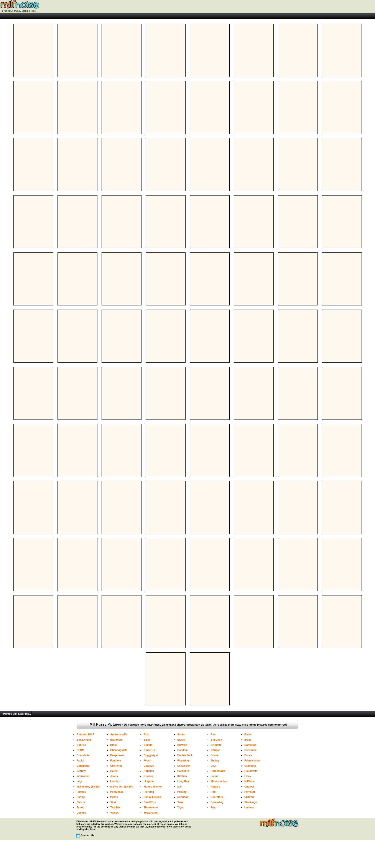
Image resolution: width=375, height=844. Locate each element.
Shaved (249, 797)
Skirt (113, 802)
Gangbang (83, 765)
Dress (214, 755)
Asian (180, 734)
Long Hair (183, 781)
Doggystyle (151, 755)
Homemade (218, 771)
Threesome (151, 807)
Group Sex (183, 765)
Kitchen (182, 776)
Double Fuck (185, 755)
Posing (81, 797)
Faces (248, 755)
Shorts (81, 802)
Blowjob (182, 744)
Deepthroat (117, 755)
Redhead (182, 797)
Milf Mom (249, 781)
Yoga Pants (151, 812)
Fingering (183, 760)
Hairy (113, 771)
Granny (81, 771)
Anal (146, 734)
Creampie (250, 750)
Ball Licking (84, 739)
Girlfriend (116, 765)
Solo (180, 802)
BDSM (181, 739)
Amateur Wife (118, 734)
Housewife (250, 771)
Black (113, 744)
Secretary (217, 797)
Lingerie (149, 781)
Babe (247, 734)
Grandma (250, 765)
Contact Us (87, 835)
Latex (247, 776)
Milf (179, 786)
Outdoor (249, 786)
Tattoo (80, 807)
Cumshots (83, 755)
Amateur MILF (85, 734)
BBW (147, 739)
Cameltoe (250, 744)
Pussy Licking (152, 797)
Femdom (115, 760)
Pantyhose (116, 791)
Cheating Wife (118, 750)
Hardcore (183, 771)
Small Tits (150, 802)
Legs (80, 781)
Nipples (215, 786)
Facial (80, 760)
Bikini (247, 739)
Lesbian (115, 781)
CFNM (80, 750)
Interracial (83, 776)
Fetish (147, 760)
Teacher (115, 807)
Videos (114, 812)
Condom (182, 750)
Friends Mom (252, 760)
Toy (213, 807)
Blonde (148, 744)
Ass (213, 734)
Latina (214, 776)
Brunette (216, 744)
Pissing (181, 791)
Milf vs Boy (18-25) (88, 786)
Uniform (249, 807)
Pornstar (249, 791)
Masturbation (219, 781)
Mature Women (153, 786)
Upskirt (81, 812)
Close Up (149, 750)
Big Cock (216, 739)
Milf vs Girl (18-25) (121, 786)
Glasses (149, 765)
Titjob (180, 807)
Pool (213, 791)
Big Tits (81, 744)
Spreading (217, 802)
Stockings (250, 802)
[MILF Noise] (19, 8)
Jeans (114, 776)
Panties (81, 791)
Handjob (149, 771)
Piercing (149, 791)
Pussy (114, 797)
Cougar (215, 750)
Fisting (215, 760)
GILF (213, 765)
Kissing (148, 776)
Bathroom (116, 739)
